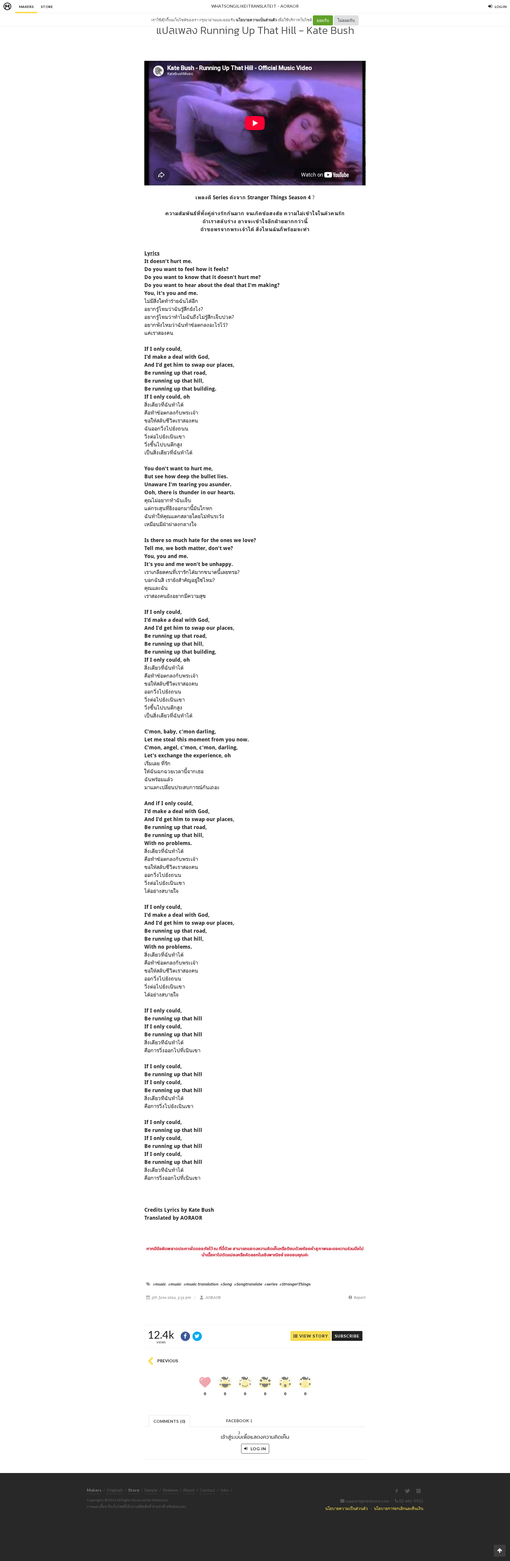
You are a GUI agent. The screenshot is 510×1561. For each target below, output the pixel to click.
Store (47, 6)
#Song (226, 1284)
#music (159, 1284)
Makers (26, 6)
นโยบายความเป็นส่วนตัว (256, 19)
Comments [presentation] (169, 1421)
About (189, 1490)
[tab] (169, 1421)
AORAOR (289, 6)
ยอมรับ (323, 20)
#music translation (201, 1284)
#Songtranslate (248, 1284)
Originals (115, 1490)
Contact (207, 1490)
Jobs (224, 1490)
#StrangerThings (294, 1284)
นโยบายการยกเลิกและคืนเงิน (398, 1508)
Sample (151, 1490)
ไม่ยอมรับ (346, 20)
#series (270, 1284)
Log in (257, 1448)
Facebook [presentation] (239, 1422)
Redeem (170, 1490)
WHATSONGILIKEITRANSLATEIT (243, 6)
